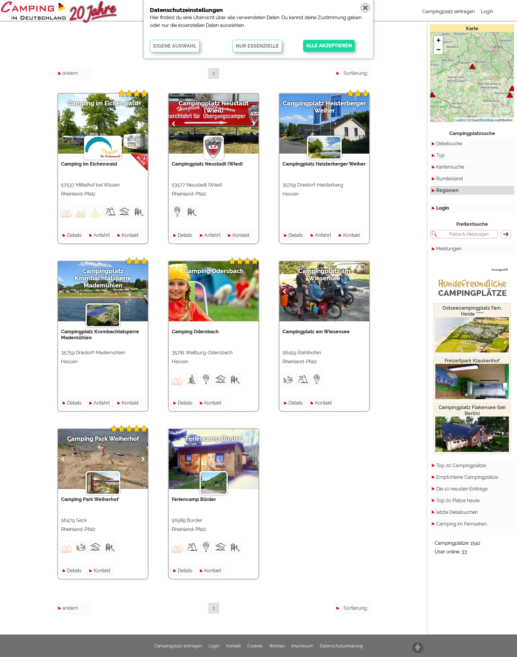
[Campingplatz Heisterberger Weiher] (512, 88)
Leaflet (460, 119)
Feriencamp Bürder (213, 438)
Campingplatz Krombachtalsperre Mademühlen (103, 278)
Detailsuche (449, 143)
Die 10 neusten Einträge (462, 489)
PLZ (363, 95)
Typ (440, 155)
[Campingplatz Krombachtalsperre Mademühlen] (510, 95)
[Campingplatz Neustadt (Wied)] (432, 94)
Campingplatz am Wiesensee (324, 274)
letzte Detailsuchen (457, 512)
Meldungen (448, 249)
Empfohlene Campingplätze (467, 477)
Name (361, 84)
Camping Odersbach (214, 271)
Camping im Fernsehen (461, 524)
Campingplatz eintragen (448, 11)
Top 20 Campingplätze (461, 465)
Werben (277, 646)
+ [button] (438, 40)
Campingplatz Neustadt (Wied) (214, 107)
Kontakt (130, 235)
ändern (70, 73)
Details (74, 235)
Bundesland (449, 178)
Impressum (302, 646)
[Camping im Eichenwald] (472, 66)
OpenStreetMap (482, 119)
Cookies (255, 646)
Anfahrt (102, 235)
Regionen (447, 190)
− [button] (438, 49)
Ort (364, 105)
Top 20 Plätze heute (458, 500)
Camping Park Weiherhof (103, 438)
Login (487, 11)
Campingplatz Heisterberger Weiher (324, 107)
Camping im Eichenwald (103, 103)
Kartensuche (450, 167)
